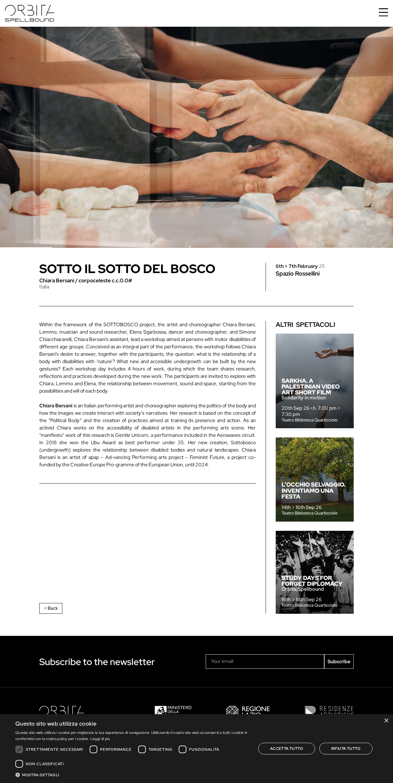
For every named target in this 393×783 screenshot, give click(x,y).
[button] (132, 774)
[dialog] (196, 748)
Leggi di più (100, 738)
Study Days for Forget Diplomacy (312, 581)
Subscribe (339, 661)
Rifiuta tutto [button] (345, 748)
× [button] (386, 720)
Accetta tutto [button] (286, 748)
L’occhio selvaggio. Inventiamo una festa (313, 490)
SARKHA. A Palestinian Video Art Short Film (311, 386)
